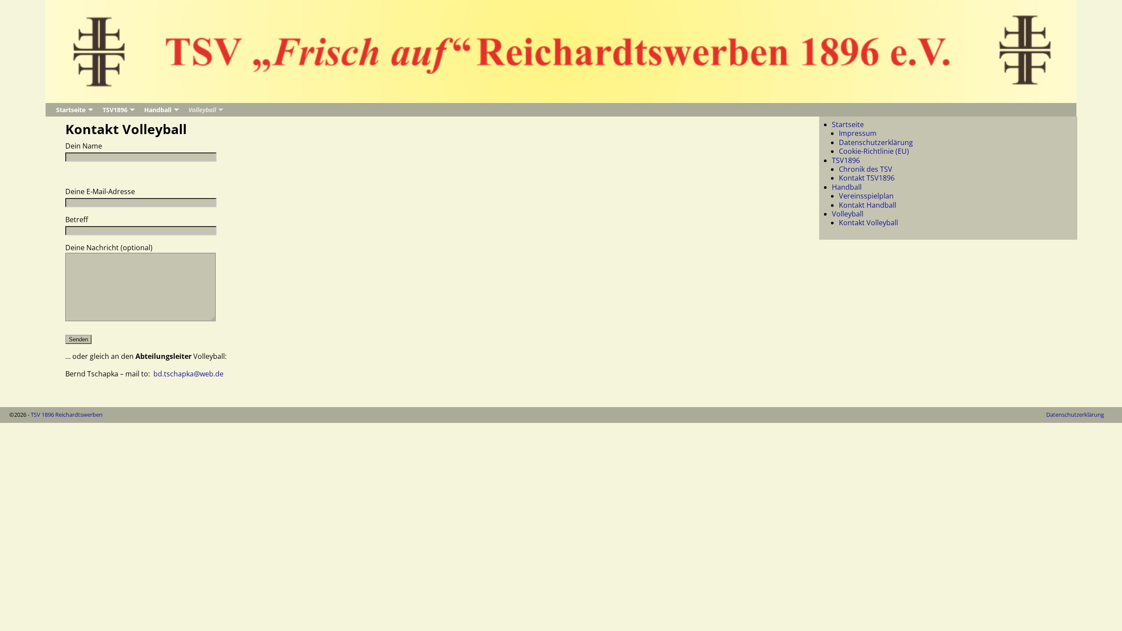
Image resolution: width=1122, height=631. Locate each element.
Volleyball (202, 110)
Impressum (858, 133)
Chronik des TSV (865, 169)
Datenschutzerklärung (876, 142)
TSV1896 (115, 110)
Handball (157, 110)
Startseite (70, 110)
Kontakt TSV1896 (867, 178)
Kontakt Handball (867, 205)
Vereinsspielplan (866, 196)
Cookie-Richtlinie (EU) (874, 151)
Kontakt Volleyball (868, 222)
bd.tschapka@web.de (188, 374)
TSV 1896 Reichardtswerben (67, 414)
